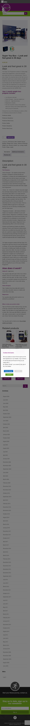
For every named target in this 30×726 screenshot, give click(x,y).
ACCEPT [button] (9, 374)
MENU (5, 2)
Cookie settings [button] (8, 371)
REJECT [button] (18, 371)
